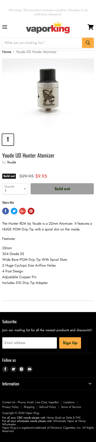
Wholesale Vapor (63, 421)
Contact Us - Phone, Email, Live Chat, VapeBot (30, 402)
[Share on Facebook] (5, 211)
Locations (69, 402)
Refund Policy (47, 407)
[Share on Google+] (22, 211)
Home (6, 52)
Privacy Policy (10, 407)
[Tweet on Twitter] (14, 211)
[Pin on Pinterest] (31, 211)
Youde (11, 162)
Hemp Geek (54, 417)
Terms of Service (71, 407)
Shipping (29, 407)
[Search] (88, 43)
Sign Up (70, 343)
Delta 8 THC (73, 417)
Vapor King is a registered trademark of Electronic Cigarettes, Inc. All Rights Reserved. (48, 429)
